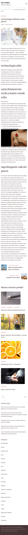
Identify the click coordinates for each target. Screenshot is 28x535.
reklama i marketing (6, 489)
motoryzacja (4, 474)
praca (2, 478)
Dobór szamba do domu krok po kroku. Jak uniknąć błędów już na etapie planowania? (13, 407)
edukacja (10, 307)
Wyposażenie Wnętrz (6, 512)
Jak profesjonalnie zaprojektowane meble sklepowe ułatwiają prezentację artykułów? (13, 432)
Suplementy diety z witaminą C (11, 364)
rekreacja (3, 493)
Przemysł (3, 481)
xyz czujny (5, 3)
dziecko (3, 307)
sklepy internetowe (6, 497)
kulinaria (3, 470)
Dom (2, 455)
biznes (2, 447)
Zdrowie (3, 16)
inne (2, 466)
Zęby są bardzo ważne (8, 389)
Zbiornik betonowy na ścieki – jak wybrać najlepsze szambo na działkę (13, 421)
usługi (2, 508)
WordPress (14, 530)
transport (3, 501)
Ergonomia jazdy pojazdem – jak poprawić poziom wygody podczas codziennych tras (13, 427)
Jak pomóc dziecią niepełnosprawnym (13, 310)
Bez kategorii (4, 443)
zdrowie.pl (3, 520)
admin (2, 24)
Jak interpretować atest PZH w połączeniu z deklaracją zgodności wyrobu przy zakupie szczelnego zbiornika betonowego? (14, 414)
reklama (3, 485)
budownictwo (4, 451)
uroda (2, 505)
